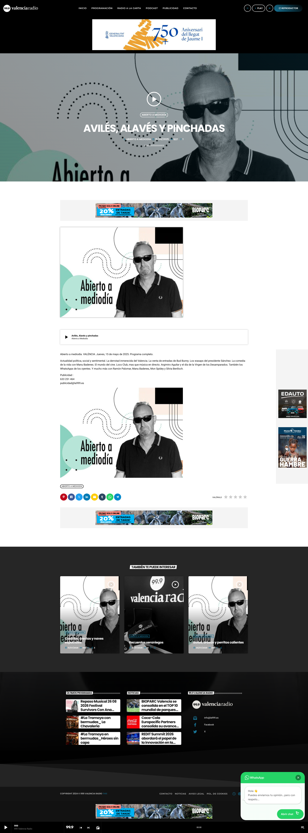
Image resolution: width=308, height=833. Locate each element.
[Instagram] (239, 793)
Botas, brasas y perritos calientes (218, 642)
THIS (105, 793)
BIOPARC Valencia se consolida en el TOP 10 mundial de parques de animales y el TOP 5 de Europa (160, 710)
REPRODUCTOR (288, 8)
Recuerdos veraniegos (146, 642)
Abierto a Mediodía (154, 115)
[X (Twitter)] (234, 793)
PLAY (258, 8)
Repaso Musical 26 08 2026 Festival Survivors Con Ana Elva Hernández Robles (98, 710)
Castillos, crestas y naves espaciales (84, 640)
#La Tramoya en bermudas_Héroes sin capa (99, 738)
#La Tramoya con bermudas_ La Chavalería (96, 722)
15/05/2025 (160, 139)
